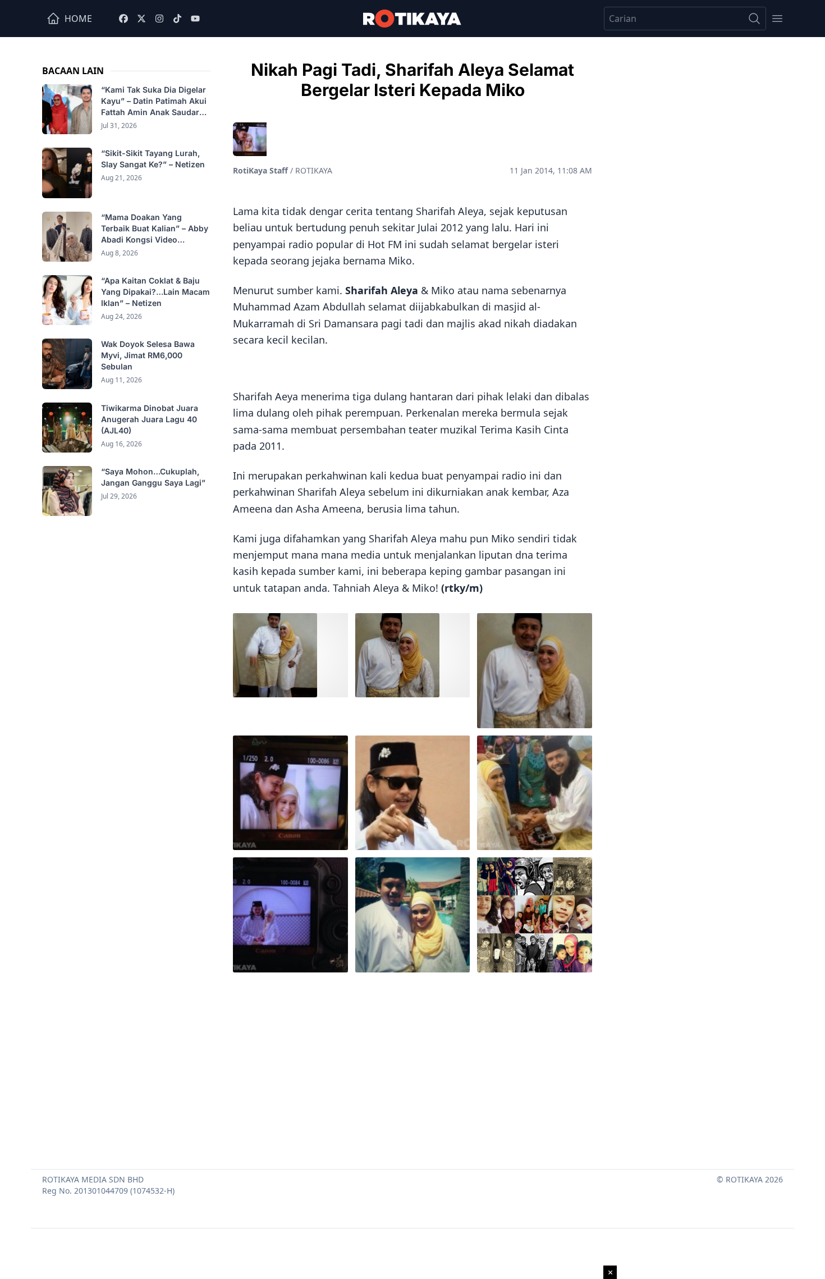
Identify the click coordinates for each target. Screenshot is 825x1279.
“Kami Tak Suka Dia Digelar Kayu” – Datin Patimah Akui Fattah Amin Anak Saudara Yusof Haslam (154, 101)
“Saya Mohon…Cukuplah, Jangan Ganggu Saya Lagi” (154, 477)
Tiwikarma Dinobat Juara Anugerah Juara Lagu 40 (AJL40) (149, 419)
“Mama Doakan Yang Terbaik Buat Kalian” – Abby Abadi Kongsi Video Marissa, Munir (154, 228)
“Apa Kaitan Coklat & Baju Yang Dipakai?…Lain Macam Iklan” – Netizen (155, 292)
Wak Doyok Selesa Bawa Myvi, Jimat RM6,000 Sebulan (148, 355)
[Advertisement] (412, 1067)
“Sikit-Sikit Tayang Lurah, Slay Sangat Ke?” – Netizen (154, 158)
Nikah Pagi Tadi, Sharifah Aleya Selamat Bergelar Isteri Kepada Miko (412, 80)
